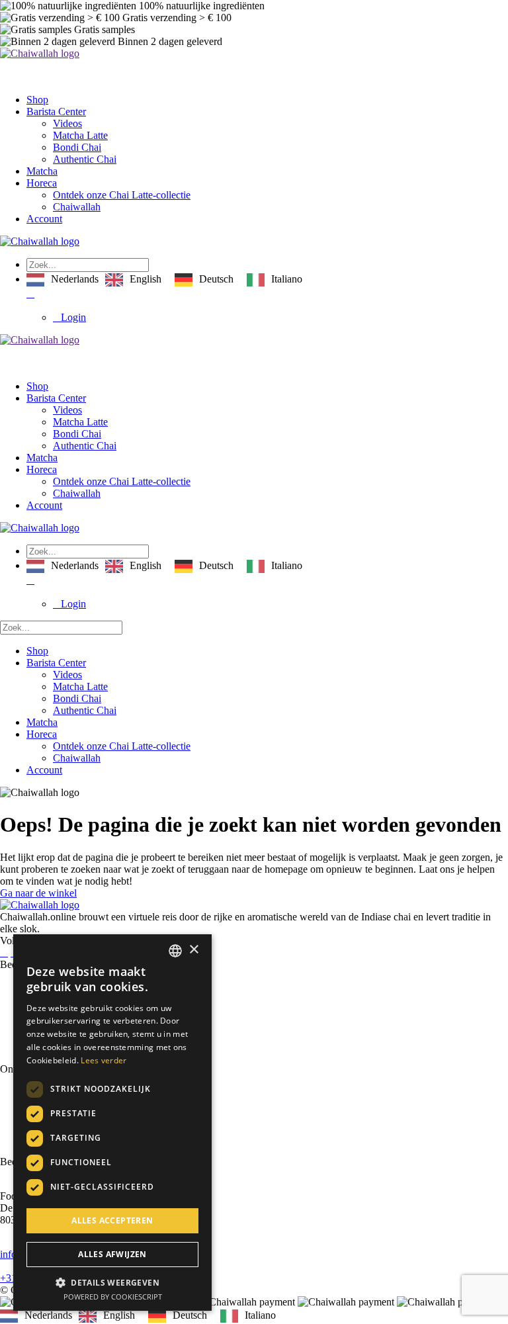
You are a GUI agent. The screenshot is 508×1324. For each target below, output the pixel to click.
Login (73, 317)
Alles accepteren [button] (112, 1220)
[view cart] (30, 293)
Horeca (41, 183)
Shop (37, 99)
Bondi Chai (77, 147)
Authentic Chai (84, 159)
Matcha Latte (80, 135)
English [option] (145, 279)
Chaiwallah (77, 206)
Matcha (42, 171)
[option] (133, 280)
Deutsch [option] (216, 279)
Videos (67, 123)
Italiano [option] (286, 279)
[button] (112, 1282)
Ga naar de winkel (38, 893)
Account (44, 218)
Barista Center (56, 111)
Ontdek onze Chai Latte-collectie (121, 194)
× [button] (193, 950)
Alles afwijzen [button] (112, 1254)
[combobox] (175, 950)
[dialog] (112, 1122)
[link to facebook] (4, 952)
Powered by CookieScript (113, 1297)
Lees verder (103, 1060)
